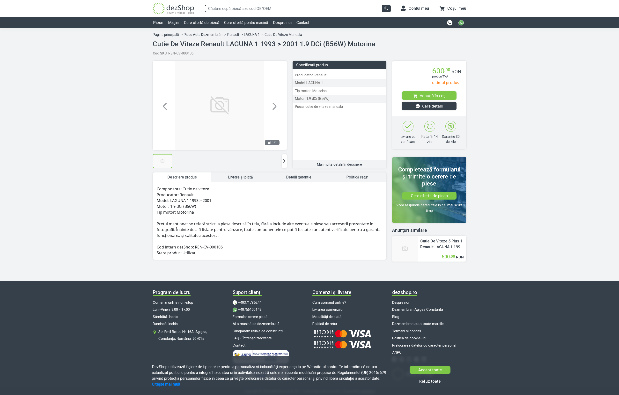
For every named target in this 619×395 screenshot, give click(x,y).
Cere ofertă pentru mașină (246, 22)
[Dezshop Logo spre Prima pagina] (173, 8)
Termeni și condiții (406, 331)
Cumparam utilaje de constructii (258, 331)
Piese (158, 22)
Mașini (173, 22)
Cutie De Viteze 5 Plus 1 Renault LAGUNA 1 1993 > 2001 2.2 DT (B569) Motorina (441, 244)
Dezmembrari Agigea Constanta (417, 309)
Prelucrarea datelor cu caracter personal (424, 345)
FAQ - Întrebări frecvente (252, 338)
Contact (302, 22)
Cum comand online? (329, 302)
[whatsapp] (461, 23)
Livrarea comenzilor (328, 309)
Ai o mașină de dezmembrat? (256, 324)
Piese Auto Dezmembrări (203, 35)
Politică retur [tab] (357, 177)
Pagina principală (166, 35)
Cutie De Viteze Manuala (283, 35)
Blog (395, 317)
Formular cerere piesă (250, 317)
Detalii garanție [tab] (298, 177)
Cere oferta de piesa (429, 195)
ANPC (397, 352)
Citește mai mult (166, 384)
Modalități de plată (326, 317)
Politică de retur (324, 324)
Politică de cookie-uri (409, 338)
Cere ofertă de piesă (201, 22)
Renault (233, 35)
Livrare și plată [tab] (240, 177)
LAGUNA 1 (252, 35)
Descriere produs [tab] (182, 177)
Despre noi (282, 22)
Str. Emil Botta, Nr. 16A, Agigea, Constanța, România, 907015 (182, 335)
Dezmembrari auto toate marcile (418, 324)
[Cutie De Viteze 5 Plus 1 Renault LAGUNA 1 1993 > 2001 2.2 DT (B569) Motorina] (405, 248)
